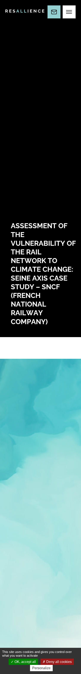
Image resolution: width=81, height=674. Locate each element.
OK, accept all (25, 662)
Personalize (41, 668)
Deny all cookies (58, 662)
